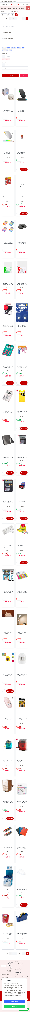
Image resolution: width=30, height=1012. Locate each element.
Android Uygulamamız (20, 963)
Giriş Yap (25, 4)
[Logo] (5, 4)
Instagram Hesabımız (20, 966)
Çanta (9, 8)
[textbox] (15, 44)
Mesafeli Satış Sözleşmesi (21, 976)
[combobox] (15, 44)
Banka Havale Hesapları (6, 1)
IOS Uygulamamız (19, 961)
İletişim (14, 1)
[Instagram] (27, 998)
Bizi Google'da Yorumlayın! (18, 968)
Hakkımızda (18, 974)
